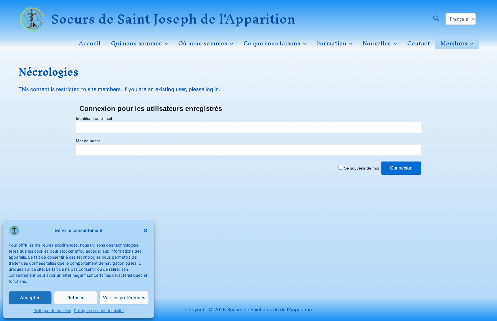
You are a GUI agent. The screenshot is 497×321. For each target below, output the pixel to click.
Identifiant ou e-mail (94, 118)
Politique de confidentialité (99, 310)
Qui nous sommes (136, 43)
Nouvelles (376, 43)
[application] (165, 43)
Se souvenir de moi (361, 168)
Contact (418, 43)
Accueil (90, 43)
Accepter (30, 297)
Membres (453, 43)
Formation (331, 43)
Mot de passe (88, 141)
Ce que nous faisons (272, 43)
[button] (145, 230)
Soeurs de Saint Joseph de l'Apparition (173, 19)
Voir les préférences (124, 297)
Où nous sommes (202, 43)
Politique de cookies (52, 310)
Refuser (75, 297)
